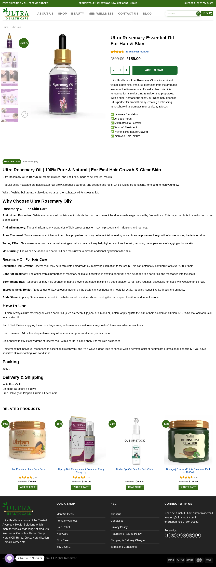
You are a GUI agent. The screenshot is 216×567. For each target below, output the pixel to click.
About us (45, 13)
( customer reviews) (137, 51)
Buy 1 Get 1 (64, 546)
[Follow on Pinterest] (186, 535)
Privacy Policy (119, 527)
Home (5, 27)
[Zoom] (24, 114)
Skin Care (16, 27)
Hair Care (62, 533)
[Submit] (198, 13)
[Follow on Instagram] (174, 535)
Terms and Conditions (124, 546)
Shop (62, 13)
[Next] (100, 75)
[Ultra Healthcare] (17, 13)
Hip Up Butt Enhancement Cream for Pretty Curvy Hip (81, 471)
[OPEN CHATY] (9, 558)
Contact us (128, 13)
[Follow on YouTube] (198, 535)
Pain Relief (63, 527)
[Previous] (26, 75)
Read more (134, 487)
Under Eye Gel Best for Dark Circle (134, 469)
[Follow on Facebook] (167, 535)
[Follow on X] (180, 535)
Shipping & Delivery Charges (128, 540)
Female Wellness (67, 520)
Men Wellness (101, 13)
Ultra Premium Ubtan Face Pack (27, 469)
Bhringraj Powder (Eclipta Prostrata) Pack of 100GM (188, 471)
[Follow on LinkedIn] (192, 535)
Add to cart (155, 70)
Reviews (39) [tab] (30, 161)
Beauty (77, 13)
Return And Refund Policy (126, 533)
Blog (147, 13)
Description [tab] (12, 161)
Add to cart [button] (27, 487)
